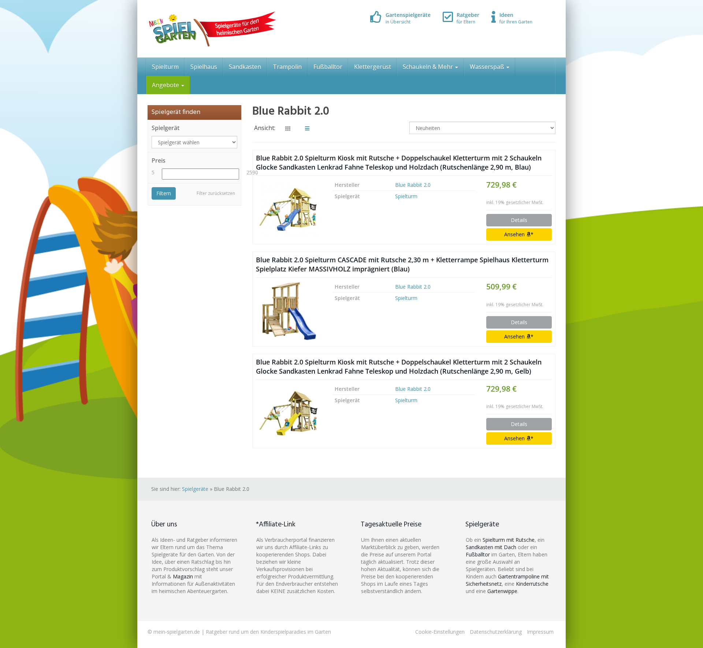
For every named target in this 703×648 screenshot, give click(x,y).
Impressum (540, 631)
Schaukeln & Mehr (428, 67)
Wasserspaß (488, 67)
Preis (158, 160)
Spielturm (165, 67)
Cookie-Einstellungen (440, 631)
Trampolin (287, 67)
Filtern (163, 193)
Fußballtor (327, 67)
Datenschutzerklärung (496, 631)
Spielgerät (165, 128)
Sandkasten (245, 67)
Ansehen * (518, 234)
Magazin (183, 576)
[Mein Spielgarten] (212, 29)
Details (519, 219)
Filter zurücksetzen (216, 193)
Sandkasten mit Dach (491, 547)
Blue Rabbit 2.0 (413, 184)
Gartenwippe (502, 591)
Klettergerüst (372, 67)
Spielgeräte (195, 488)
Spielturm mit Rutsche (509, 539)
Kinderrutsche (532, 583)
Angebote (166, 85)
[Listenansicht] (307, 128)
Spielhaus (203, 67)
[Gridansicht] (287, 128)
